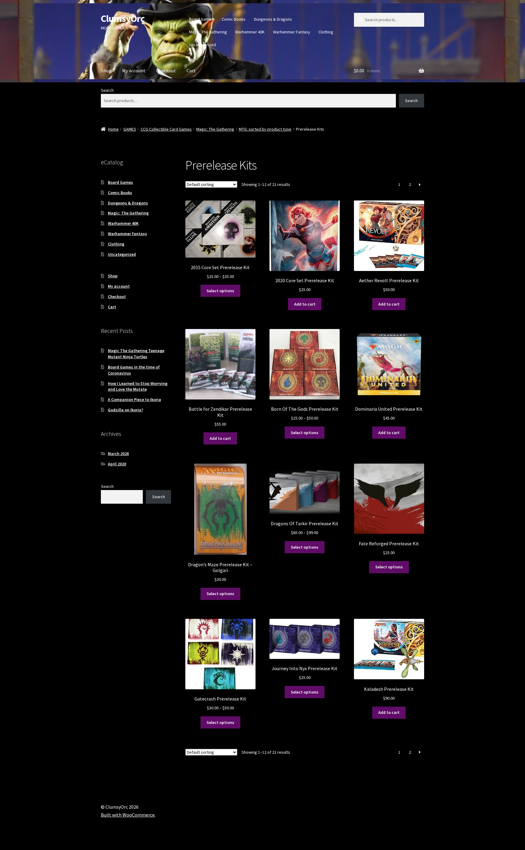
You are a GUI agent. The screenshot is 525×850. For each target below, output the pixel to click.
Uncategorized (202, 44)
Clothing (325, 32)
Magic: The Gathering (208, 32)
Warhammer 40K (250, 32)
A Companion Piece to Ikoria (134, 399)
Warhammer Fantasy (291, 32)
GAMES (129, 129)
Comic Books (233, 19)
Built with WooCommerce (128, 815)
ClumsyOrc (123, 18)
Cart (191, 70)
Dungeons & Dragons (273, 19)
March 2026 (118, 453)
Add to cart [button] (304, 304)
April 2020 (117, 464)
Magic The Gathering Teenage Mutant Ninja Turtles (136, 353)
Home (113, 129)
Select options (220, 290)
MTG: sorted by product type (265, 129)
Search (107, 90)
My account (134, 70)
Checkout (166, 70)
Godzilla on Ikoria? (125, 410)
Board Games (201, 19)
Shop (106, 70)
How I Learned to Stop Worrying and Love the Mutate (137, 386)
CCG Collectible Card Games (166, 129)
